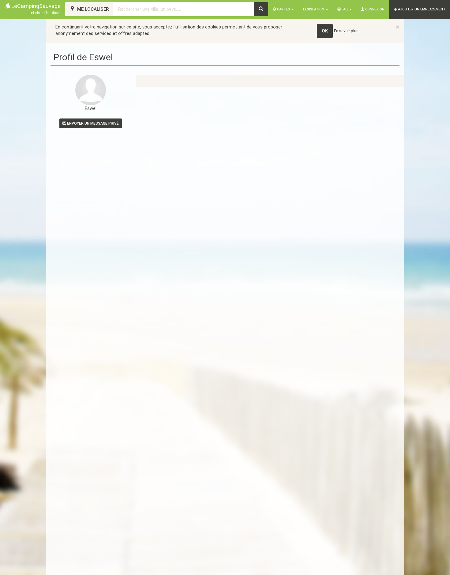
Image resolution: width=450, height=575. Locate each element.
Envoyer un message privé (92, 123)
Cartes (283, 9)
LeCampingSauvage (35, 9)
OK (325, 31)
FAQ (345, 9)
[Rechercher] (261, 9)
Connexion (374, 9)
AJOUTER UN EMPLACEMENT (421, 9)
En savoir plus (346, 30)
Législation (314, 9)
